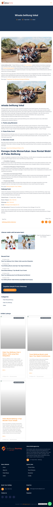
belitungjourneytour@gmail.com (12, 204)
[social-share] (42, 222)
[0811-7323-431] (2, 489)
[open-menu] (51, 3)
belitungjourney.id (26, 504)
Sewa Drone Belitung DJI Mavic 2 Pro (15, 148)
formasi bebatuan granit (8, 68)
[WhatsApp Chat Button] (50, 504)
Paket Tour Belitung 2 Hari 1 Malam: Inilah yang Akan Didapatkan (12, 353)
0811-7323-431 (12, 199)
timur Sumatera (28, 65)
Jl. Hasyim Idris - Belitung (36, 459)
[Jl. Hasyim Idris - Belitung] (27, 460)
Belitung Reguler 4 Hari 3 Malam (13, 186)
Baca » (4, 370)
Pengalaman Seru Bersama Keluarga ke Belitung (17, 79)
